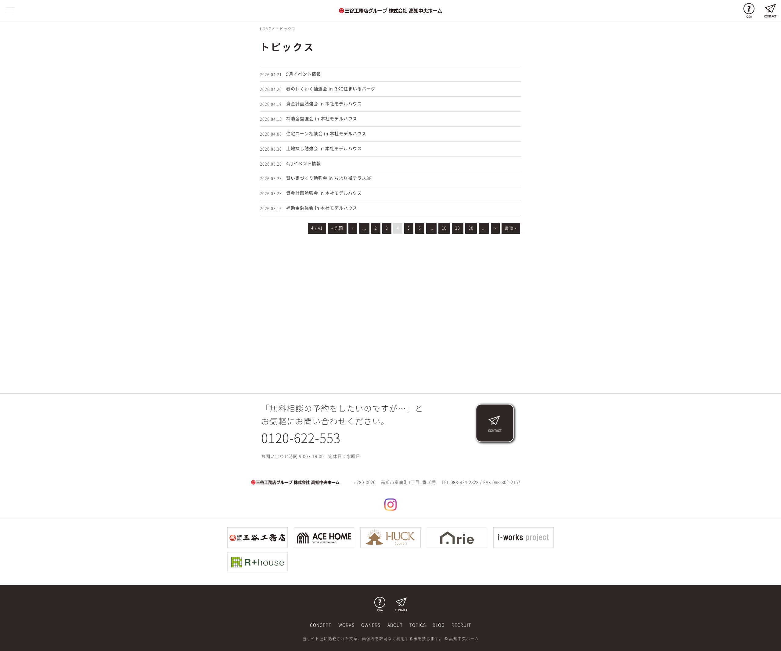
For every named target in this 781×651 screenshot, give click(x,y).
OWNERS (370, 625)
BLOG (438, 625)
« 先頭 (337, 228)
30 (471, 228)
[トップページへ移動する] (295, 482)
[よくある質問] (749, 10)
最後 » (511, 228)
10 (444, 228)
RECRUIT (461, 625)
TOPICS (417, 625)
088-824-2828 (465, 482)
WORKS (346, 625)
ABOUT (395, 625)
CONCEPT (320, 625)
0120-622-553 (300, 438)
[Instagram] (390, 504)
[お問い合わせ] (770, 10)
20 (457, 228)
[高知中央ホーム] (390, 10)
